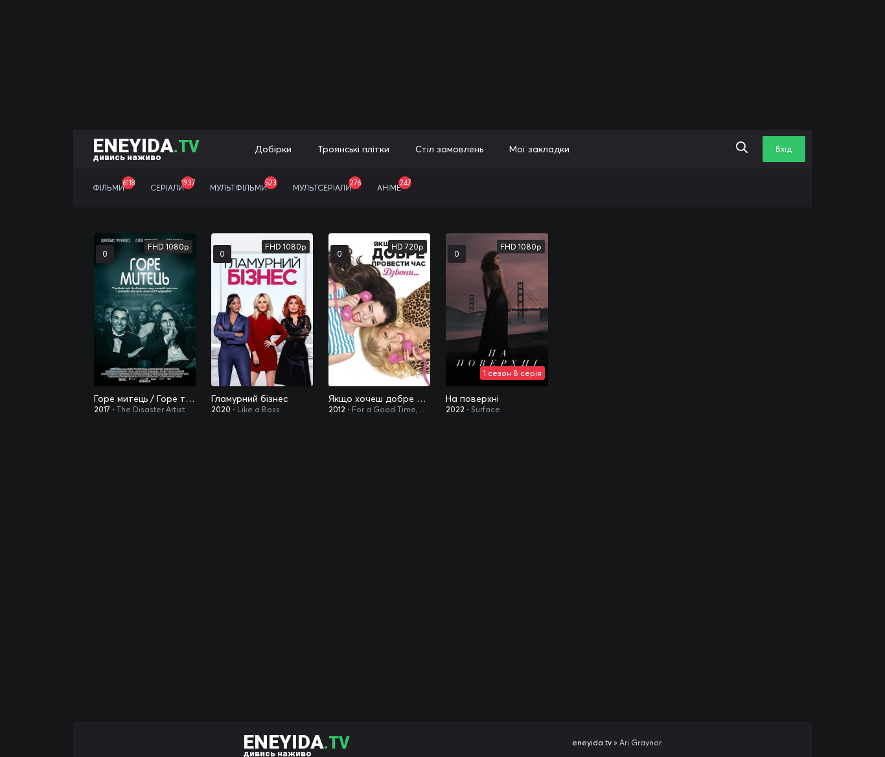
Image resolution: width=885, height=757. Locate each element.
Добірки (273, 149)
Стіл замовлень (449, 149)
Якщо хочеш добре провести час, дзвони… (379, 398)
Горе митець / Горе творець (145, 398)
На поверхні (472, 398)
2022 (455, 409)
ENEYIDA (146, 148)
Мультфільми (243, 185)
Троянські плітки (353, 149)
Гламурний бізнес (249, 398)
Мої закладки (539, 149)
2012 (336, 409)
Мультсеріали (327, 185)
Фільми (114, 185)
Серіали (172, 185)
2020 (221, 409)
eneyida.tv (592, 742)
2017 (102, 409)
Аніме (394, 185)
